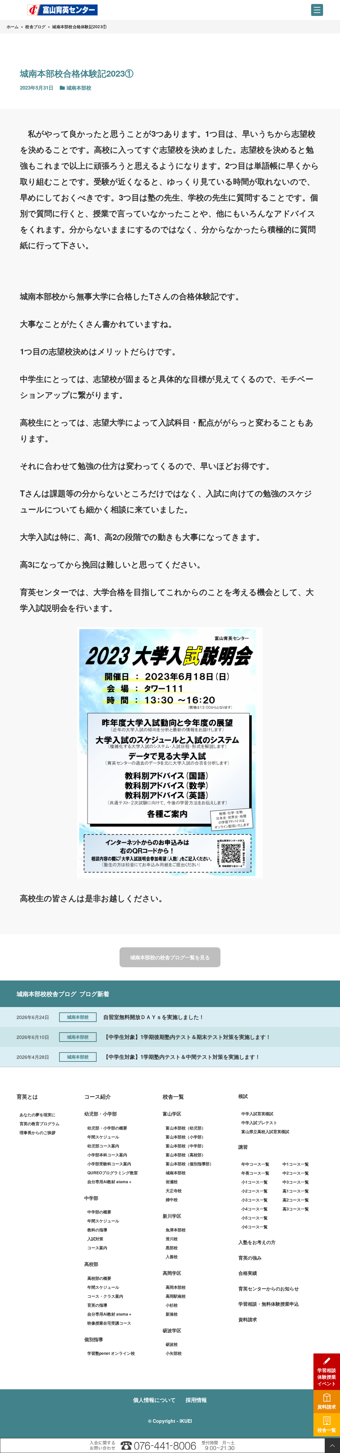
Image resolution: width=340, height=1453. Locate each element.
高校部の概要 (99, 1278)
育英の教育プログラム (39, 1123)
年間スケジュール (103, 1137)
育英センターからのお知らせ (268, 1288)
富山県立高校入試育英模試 (265, 1131)
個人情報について (154, 1400)
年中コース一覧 (255, 1164)
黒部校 (172, 1248)
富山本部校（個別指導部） (189, 1164)
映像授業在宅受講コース (109, 1323)
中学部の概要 (99, 1212)
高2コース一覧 (296, 1200)
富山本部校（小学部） (186, 1137)
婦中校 (172, 1199)
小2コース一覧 (254, 1191)
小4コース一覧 (254, 1209)
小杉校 (172, 1305)
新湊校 (172, 1314)
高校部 (91, 1264)
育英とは (27, 1096)
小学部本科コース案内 (107, 1155)
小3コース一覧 (254, 1200)
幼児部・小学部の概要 (107, 1128)
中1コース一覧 (296, 1164)
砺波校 (172, 1344)
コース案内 (97, 1248)
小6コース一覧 (254, 1227)
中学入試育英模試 (257, 1114)
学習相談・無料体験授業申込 (268, 1303)
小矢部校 (174, 1353)
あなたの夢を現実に (37, 1115)
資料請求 (247, 1319)
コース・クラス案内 (105, 1296)
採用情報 (196, 1400)
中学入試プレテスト (259, 1123)
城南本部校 (176, 1173)
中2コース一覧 (296, 1173)
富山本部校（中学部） (186, 1146)
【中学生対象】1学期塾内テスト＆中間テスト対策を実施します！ (181, 1056)
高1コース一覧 (296, 1191)
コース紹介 (97, 1096)
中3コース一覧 (296, 1182)
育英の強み (250, 1257)
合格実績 (247, 1273)
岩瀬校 (172, 1182)
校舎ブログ (35, 27)
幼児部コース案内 (103, 1146)
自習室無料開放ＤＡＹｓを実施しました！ (153, 1017)
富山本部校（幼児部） (186, 1128)
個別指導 (93, 1339)
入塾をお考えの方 (257, 1242)
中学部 (91, 1198)
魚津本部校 (176, 1230)
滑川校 (172, 1239)
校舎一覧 (173, 1096)
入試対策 (95, 1239)
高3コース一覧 (296, 1209)
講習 (243, 1146)
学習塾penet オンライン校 (111, 1353)
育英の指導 (97, 1305)
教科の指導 (97, 1230)
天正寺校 (174, 1191)
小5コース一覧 (254, 1218)
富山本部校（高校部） (186, 1155)
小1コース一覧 (254, 1182)
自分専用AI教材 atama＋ (109, 1182)
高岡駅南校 (176, 1296)
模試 (243, 1096)
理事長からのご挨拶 (37, 1132)
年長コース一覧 (255, 1173)
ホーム (13, 27)
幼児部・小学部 (100, 1113)
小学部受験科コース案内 (109, 1164)
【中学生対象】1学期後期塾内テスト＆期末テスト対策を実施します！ (187, 1037)
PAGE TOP (332, 1445)
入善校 (172, 1257)
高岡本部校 (176, 1287)
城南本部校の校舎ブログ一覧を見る (170, 957)
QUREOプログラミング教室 (112, 1173)
